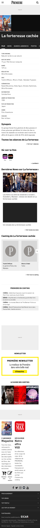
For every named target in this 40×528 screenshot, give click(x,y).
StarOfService (4, 522)
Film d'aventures (7, 112)
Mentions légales (5, 526)
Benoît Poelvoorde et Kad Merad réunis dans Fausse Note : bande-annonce (19, 308)
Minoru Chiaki (17, 80)
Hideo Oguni (18, 86)
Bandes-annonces (21, 46)
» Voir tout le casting (32, 275)
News (9, 46)
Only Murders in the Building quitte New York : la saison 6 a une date (19, 299)
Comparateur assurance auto (9, 520)
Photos (34, 46)
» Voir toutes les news (32, 230)
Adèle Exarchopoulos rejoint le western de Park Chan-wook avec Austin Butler (18, 294)
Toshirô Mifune (6, 80)
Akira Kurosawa (6, 74)
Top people (5, 503)
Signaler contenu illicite (17, 526)
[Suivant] (37, 251)
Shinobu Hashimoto (29, 86)
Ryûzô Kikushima (7, 86)
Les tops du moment (8, 508)
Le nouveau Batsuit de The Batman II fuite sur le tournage (19, 303)
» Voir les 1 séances (32, 144)
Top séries (5, 498)
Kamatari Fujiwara (29, 80)
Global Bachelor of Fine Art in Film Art (27, 520)
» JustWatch (35, 163)
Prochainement (7, 493)
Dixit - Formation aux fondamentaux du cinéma (21, 522)
